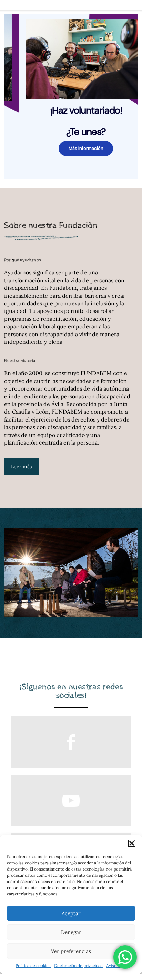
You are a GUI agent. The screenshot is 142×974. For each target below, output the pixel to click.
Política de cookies (33, 965)
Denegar (71, 932)
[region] (71, 96)
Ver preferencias (71, 951)
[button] (131, 843)
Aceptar (71, 913)
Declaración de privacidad (78, 965)
